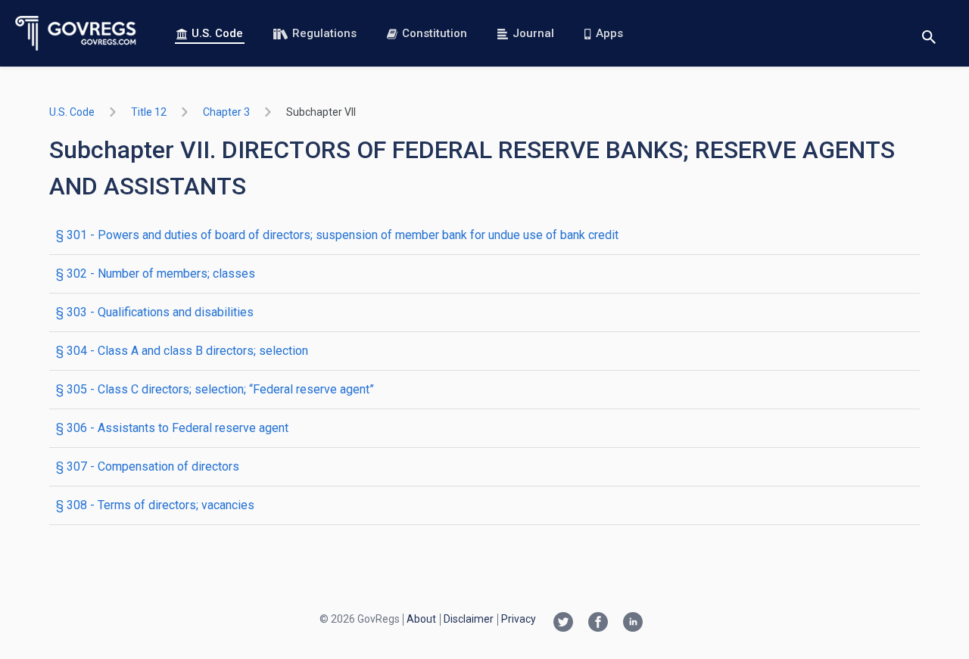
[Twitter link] (563, 623)
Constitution (434, 33)
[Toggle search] (929, 33)
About (421, 619)
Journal (533, 33)
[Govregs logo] (76, 33)
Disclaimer (469, 619)
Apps (609, 33)
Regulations (324, 33)
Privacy (518, 619)
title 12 (149, 112)
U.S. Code (217, 33)
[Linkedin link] (633, 623)
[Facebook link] (598, 623)
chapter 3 (226, 112)
